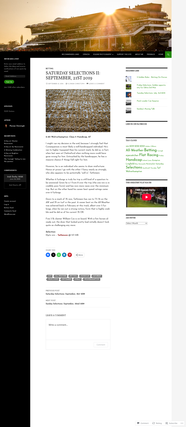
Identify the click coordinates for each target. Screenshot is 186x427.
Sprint (78, 279)
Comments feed (10, 211)
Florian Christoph (75, 84)
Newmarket (150, 164)
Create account (10, 201)
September (66, 279)
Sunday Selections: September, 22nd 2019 (65, 302)
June (150, 160)
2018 (127, 146)
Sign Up (9, 82)
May (136, 164)
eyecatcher (132, 155)
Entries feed (8, 208)
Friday (161, 155)
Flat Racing (148, 155)
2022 (137, 146)
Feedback (151, 54)
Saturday (97, 276)
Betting (49, 69)
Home (160, 54)
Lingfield (130, 164)
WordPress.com (9, 214)
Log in (6, 204)
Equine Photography (102, 54)
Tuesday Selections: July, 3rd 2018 (151, 93)
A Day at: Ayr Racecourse (13, 147)
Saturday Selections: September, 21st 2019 (65, 292)
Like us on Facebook (136, 124)
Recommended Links (70, 54)
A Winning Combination (13, 150)
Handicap (85, 276)
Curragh (160, 151)
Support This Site (124, 54)
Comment (101, 345)
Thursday (153, 168)
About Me (139, 54)
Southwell (146, 168)
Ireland (145, 160)
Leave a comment (97, 84)
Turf (159, 168)
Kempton (156, 160)
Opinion (86, 54)
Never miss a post (11, 59)
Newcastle (142, 164)
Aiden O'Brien (150, 146)
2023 (142, 146)
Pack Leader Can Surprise (148, 101)
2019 (49, 276)
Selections (53, 279)
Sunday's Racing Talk (146, 109)
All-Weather (60, 276)
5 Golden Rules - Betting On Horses (152, 77)
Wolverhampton (91, 279)
